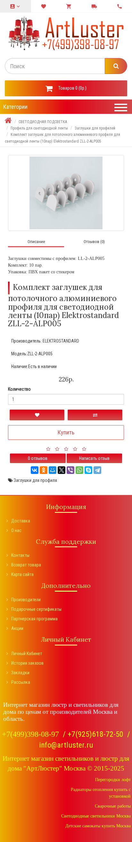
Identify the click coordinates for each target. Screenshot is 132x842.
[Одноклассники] (43, 470)
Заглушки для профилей (95, 128)
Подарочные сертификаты (36, 609)
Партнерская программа (34, 618)
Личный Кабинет (26, 653)
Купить (66, 432)
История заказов (27, 663)
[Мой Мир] (52, 470)
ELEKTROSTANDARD (61, 340)
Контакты (20, 555)
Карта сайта (22, 574)
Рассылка (20, 682)
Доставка (20, 520)
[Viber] (70, 470)
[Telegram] (97, 470)
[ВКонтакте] (34, 470)
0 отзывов (37, 458)
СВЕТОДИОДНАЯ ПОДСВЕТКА (43, 122)
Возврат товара (26, 564)
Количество (19, 389)
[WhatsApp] (79, 470)
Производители (26, 599)
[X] (61, 470)
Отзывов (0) (94, 241)
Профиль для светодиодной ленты (39, 128)
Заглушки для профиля (35, 480)
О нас (16, 530)
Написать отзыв (94, 458)
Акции (17, 628)
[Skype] (88, 470)
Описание (36, 241)
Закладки (20, 672)
